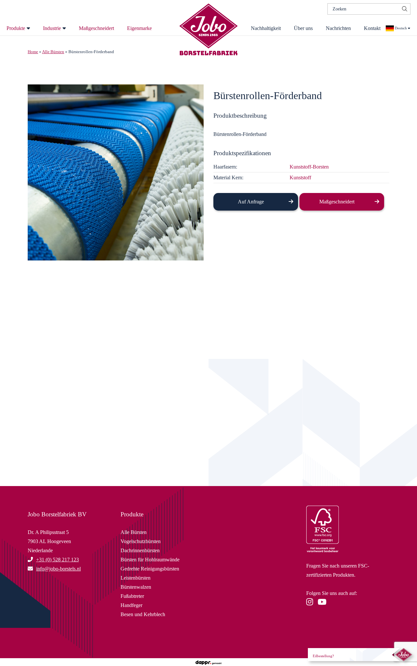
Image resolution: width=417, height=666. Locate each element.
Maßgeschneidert (96, 28)
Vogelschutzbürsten (141, 541)
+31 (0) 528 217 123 (57, 559)
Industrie (52, 28)
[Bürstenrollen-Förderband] (116, 174)
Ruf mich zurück (81, 449)
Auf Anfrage (251, 201)
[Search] (404, 9)
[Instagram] (311, 603)
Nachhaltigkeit (266, 28)
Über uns (303, 28)
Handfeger (131, 605)
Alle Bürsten (53, 52)
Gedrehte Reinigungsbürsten (150, 568)
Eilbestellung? (323, 656)
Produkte (16, 28)
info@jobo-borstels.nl (81, 472)
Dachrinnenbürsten (140, 550)
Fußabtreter (132, 596)
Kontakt (372, 28)
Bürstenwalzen (136, 587)
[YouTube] (324, 603)
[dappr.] (208, 662)
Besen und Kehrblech (143, 614)
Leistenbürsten (136, 578)
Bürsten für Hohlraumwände (150, 559)
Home (33, 52)
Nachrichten (338, 28)
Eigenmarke (139, 28)
